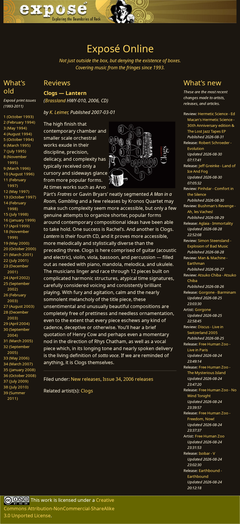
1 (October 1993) (19, 116)
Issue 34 (112, 379)
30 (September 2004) (17, 332)
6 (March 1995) (17, 145)
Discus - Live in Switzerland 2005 (205, 329)
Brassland (55, 100)
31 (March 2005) (18, 340)
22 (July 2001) (16, 260)
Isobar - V (207, 453)
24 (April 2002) (17, 277)
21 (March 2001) (18, 254)
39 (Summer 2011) (14, 395)
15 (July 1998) (16, 214)
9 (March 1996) (17, 168)
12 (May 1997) (16, 191)
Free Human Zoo (209, 436)
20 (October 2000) (20, 248)
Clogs (87, 391)
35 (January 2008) (19, 369)
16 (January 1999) (19, 220)
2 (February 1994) (19, 122)
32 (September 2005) (17, 349)
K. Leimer (58, 112)
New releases (85, 379)
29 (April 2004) (17, 323)
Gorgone (203, 309)
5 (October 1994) (19, 139)
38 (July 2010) (16, 387)
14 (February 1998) (15, 205)
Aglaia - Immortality (216, 223)
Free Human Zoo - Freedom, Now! (208, 415)
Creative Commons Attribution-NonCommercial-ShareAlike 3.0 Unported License (59, 508)
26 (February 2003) (15, 297)
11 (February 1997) (15, 182)
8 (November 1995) (15, 159)
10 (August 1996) (19, 174)
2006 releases (138, 379)
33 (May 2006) (16, 358)
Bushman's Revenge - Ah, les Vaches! (211, 208)
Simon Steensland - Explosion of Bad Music (209, 243)
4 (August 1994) (18, 133)
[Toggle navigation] (30, 31)
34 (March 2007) (18, 363)
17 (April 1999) (17, 226)
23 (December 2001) (16, 268)
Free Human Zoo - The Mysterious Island (208, 370)
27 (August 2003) (19, 306)
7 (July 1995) (15, 151)
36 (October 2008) (20, 375)
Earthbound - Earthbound (204, 473)
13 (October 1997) (20, 197)
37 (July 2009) (16, 381)
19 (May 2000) (16, 243)
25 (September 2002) (17, 286)
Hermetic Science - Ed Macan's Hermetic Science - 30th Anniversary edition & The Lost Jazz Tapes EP (211, 122)
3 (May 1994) (15, 128)
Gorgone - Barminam (217, 292)
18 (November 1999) (16, 234)
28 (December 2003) (16, 315)
